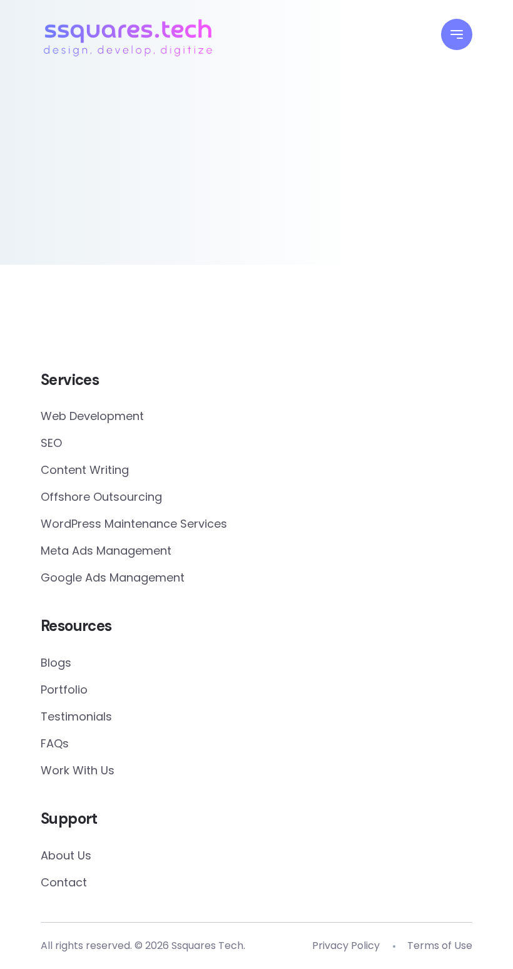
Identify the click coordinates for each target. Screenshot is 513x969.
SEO (51, 443)
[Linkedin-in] (283, 327)
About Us (66, 855)
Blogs (56, 662)
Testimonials (76, 716)
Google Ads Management (113, 577)
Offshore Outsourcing (101, 497)
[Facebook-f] (229, 327)
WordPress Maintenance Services (134, 523)
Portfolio (64, 689)
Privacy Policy (346, 945)
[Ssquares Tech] (128, 36)
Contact (64, 882)
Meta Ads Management (106, 550)
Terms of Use (439, 945)
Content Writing (85, 470)
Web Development (92, 416)
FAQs (55, 743)
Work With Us (77, 770)
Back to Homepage (257, 222)
